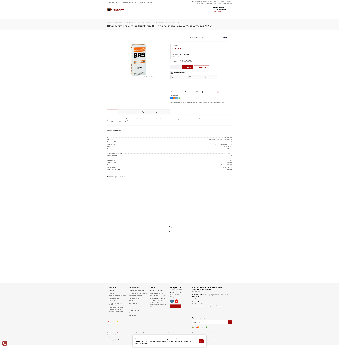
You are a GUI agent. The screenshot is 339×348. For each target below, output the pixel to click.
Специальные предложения (117, 295)
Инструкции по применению (138, 293)
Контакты (149, 2)
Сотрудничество (126, 2)
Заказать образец (196, 77)
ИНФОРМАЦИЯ (134, 287)
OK (201, 341)
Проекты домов (134, 310)
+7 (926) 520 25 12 (175, 292)
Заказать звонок (211, 77)
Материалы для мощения (157, 298)
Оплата (117, 2)
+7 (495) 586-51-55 (220, 9)
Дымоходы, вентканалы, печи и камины (157, 301)
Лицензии (112, 300)
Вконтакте (172, 301)
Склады (131, 305)
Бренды (131, 308)
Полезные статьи (134, 298)
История (111, 291)
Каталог (152, 287)
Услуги (134, 2)
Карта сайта (132, 315)
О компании (141, 2)
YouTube (176, 301)
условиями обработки (175, 339)
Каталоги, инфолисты (135, 295)
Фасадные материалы (156, 293)
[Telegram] (176, 98)
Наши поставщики (114, 298)
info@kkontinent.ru (219, 7)
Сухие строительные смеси (158, 295)
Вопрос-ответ (133, 303)
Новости (111, 293)
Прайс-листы (133, 313)
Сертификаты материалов (137, 291)
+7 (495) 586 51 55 (175, 288)
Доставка (111, 2)
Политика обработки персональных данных (116, 310)
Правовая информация (116, 307)
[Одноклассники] (174, 98)
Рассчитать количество (180, 77)
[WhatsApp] (179, 98)
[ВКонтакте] (171, 98)
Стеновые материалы (156, 291)
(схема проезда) (214, 92)
